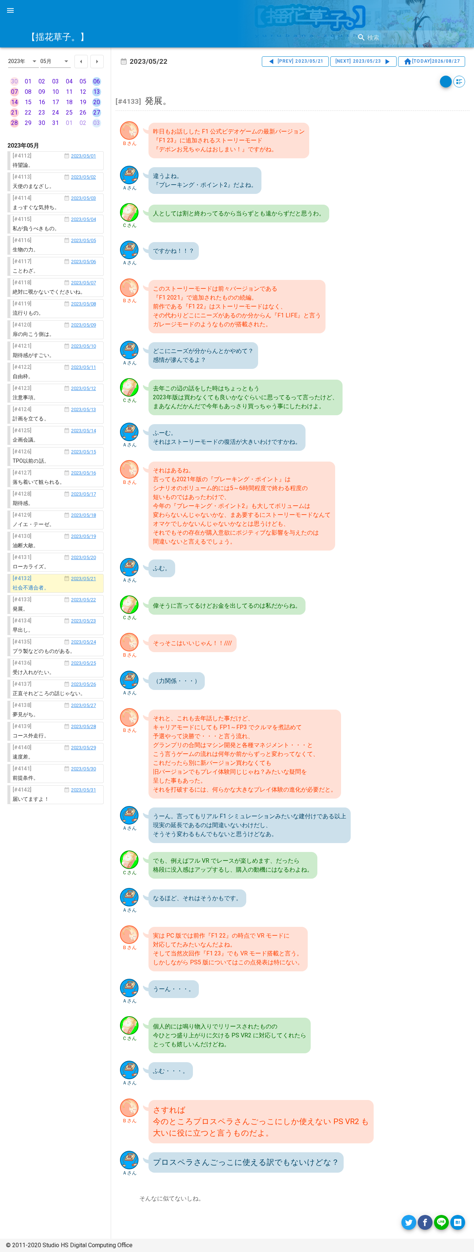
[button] (23, 61)
